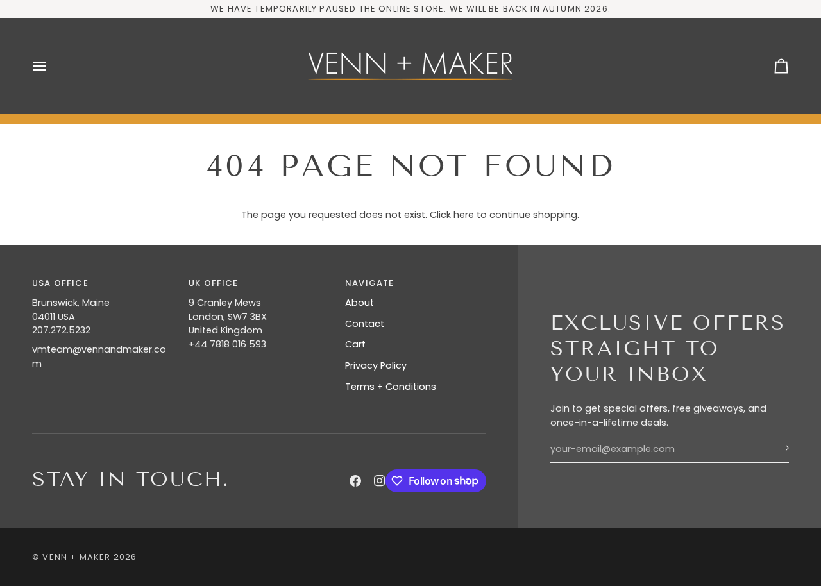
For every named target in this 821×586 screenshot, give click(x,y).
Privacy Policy (376, 365)
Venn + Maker (76, 557)
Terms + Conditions (390, 386)
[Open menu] (51, 66)
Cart (355, 344)
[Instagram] (379, 481)
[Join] (778, 447)
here (463, 214)
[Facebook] (355, 481)
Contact (364, 323)
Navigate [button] (369, 283)
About (359, 302)
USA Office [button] (60, 283)
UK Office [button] (214, 283)
